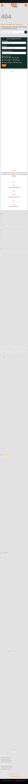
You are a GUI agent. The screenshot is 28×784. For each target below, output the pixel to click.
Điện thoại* (4, 46)
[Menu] (2, 5)
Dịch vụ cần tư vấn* (12, 59)
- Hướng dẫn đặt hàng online (7, 766)
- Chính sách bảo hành (5, 757)
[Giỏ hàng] (26, 5)
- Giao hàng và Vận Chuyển (6, 767)
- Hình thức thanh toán (5, 769)
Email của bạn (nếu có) (7, 51)
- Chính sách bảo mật (5, 761)
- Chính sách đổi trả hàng (6, 760)
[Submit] (25, 32)
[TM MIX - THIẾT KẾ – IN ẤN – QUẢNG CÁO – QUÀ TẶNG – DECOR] (14, 5)
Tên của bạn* (5, 40)
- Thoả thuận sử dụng (5, 758)
